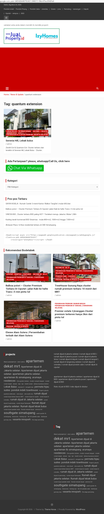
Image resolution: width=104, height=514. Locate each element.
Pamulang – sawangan (72, 9)
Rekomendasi (85, 279)
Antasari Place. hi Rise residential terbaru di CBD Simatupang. (31, 225)
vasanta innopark (22, 419)
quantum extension (9, 394)
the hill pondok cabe (34, 416)
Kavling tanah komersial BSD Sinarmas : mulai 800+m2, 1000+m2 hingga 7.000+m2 (40, 219)
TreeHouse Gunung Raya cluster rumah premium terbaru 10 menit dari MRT (76, 288)
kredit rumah (29, 384)
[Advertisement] (52, 66)
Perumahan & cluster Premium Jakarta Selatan (27, 134)
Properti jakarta (43, 390)
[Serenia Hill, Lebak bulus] (27, 123)
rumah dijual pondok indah (12, 409)
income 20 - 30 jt (40, 274)
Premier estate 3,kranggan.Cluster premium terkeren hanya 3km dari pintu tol (74, 314)
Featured (27, 274)
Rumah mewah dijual (27, 409)
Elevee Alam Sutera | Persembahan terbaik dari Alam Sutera (25, 334)
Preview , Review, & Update (66, 279)
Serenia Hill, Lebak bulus (19, 140)
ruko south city (28, 394)
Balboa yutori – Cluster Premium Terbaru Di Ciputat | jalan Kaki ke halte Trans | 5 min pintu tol (44, 209)
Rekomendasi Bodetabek (20, 250)
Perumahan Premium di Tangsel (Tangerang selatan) (25, 278)
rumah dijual (40, 393)
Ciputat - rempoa (13, 274)
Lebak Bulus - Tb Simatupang (18, 131)
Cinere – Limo (56, 9)
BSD (22, 13)
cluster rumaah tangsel (37, 381)
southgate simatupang (19, 413)
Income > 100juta (40, 131)
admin (9, 144)
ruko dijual (19, 394)
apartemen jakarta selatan (26, 373)
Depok (86, 9)
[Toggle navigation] (7, 88)
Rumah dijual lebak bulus (33, 406)
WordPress (80, 509)
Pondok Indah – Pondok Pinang (15, 9)
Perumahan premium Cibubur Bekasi (70, 304)
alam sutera (21, 362)
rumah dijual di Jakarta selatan (26, 399)
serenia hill (38, 409)
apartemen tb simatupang (17, 377)
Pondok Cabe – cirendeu (39, 9)
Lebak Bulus (10, 386)
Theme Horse (50, 509)
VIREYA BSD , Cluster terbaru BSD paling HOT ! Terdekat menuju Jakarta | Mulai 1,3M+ (41, 214)
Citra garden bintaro (23, 381)
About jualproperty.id (10, 362)
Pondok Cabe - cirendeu (66, 276)
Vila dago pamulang (38, 420)
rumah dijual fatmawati (23, 403)
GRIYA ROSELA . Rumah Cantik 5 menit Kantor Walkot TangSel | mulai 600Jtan (38, 204)
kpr (23, 384)
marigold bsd (29, 387)
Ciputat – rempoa (11, 13)
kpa (19, 384)
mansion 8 (21, 387)
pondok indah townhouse (24, 390)
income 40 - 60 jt (62, 268)
